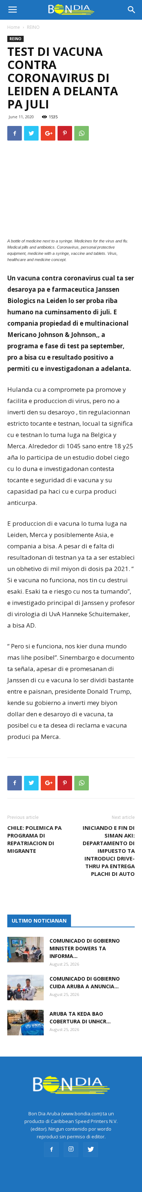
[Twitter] (90, 1149)
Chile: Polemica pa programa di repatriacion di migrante (34, 839)
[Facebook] (51, 1149)
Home (13, 27)
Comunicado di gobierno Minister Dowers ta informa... (85, 948)
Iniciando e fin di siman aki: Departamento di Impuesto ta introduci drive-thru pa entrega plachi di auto (109, 850)
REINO (33, 27)
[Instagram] (71, 1149)
